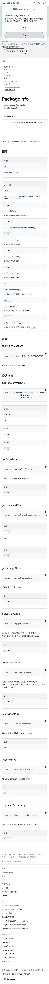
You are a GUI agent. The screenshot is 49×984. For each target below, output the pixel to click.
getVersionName (11, 273)
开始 (25, 35)
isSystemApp (9, 306)
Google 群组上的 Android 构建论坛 (15, 925)
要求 (3, 876)
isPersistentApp (11, 290)
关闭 (25, 27)
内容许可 (25, 855)
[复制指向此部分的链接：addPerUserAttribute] (27, 383)
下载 (3, 880)
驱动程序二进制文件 (9, 892)
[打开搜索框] (34, 2)
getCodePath (10, 211)
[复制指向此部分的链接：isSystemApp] (18, 759)
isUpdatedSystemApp (13, 323)
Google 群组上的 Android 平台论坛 (15, 921)
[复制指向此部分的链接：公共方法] (15, 375)
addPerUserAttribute (13, 196)
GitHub (4, 895)
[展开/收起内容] (11, 66)
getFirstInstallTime (13, 227)
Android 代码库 (7, 873)
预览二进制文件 (8, 884)
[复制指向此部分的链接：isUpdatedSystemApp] (28, 805)
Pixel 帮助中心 (7, 942)
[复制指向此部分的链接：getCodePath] (19, 459)
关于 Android (7, 970)
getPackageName (11, 240)
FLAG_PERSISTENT (12, 172)
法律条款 (23, 970)
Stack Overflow (8, 958)
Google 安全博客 (8, 917)
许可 (30, 970)
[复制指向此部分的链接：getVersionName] (22, 662)
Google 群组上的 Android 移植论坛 (15, 928)
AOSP (4, 61)
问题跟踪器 (6, 961)
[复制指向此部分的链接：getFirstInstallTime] (24, 505)
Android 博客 (7, 913)
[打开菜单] (3, 3)
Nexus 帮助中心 (8, 946)
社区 (16, 970)
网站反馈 (6, 974)
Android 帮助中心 (8, 938)
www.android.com (9, 950)
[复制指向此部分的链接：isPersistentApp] (21, 714)
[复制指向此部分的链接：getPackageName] (24, 568)
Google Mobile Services (11, 954)
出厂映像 (5, 888)
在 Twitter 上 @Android (10, 905)
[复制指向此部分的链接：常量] (10, 339)
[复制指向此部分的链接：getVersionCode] (22, 614)
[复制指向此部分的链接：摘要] (10, 151)
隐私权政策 (39, 970)
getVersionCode (11, 256)
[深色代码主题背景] (45, 353)
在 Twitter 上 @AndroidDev (12, 909)
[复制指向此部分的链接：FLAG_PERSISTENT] (25, 346)
